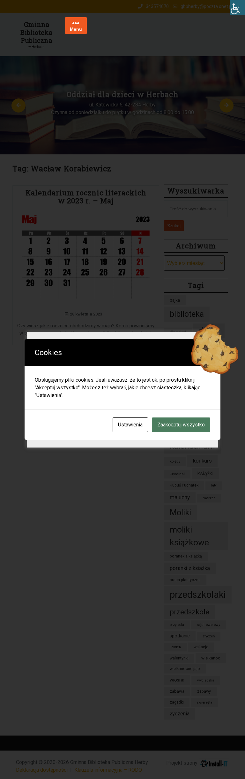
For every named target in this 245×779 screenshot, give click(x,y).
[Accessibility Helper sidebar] (237, 7)
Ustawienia (130, 425)
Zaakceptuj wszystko (181, 425)
